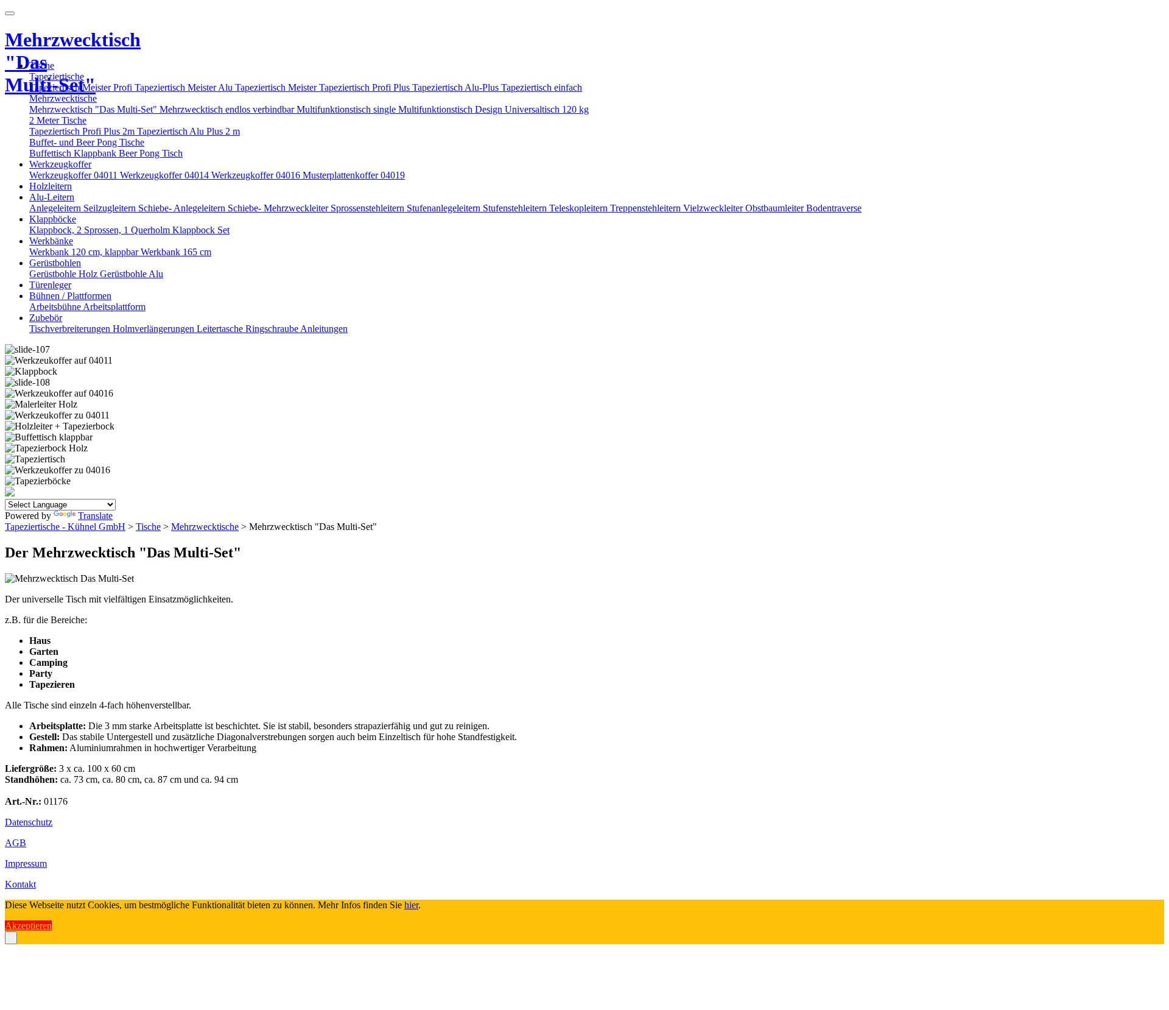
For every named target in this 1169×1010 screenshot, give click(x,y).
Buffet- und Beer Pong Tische (86, 142)
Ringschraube (272, 328)
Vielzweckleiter (714, 208)
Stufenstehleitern (516, 208)
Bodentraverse (834, 208)
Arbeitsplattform (114, 307)
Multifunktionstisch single (347, 109)
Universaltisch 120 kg (547, 109)
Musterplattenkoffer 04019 (354, 175)
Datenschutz (28, 822)
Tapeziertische (56, 76)
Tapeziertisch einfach (541, 87)
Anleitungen (324, 328)
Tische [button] (41, 65)
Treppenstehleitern (646, 208)
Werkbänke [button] (51, 241)
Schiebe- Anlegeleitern (183, 208)
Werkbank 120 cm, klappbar (85, 252)
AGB (15, 843)
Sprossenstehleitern (369, 208)
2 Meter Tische (57, 120)
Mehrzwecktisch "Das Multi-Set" (94, 109)
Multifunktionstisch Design (451, 109)
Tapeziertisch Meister (277, 87)
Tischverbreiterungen (71, 328)
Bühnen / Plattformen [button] (70, 296)
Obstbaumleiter (775, 208)
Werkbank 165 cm (176, 252)
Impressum (26, 863)
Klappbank (96, 153)
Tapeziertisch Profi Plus (365, 87)
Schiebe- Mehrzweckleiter (279, 208)
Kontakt (20, 884)
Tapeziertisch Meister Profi (82, 87)
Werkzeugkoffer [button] (60, 164)
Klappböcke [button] (52, 219)
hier (411, 905)
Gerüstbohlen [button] (55, 263)
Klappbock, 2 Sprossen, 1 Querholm (100, 230)
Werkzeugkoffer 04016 (257, 175)
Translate (95, 515)
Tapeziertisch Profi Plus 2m (83, 131)
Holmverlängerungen (155, 328)
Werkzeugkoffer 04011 (74, 175)
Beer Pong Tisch (151, 153)
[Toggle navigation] (10, 13)
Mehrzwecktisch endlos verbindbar (228, 109)
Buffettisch (51, 153)
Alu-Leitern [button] (51, 197)
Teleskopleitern (579, 208)
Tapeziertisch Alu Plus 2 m (188, 131)
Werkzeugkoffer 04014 (165, 175)
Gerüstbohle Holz (64, 274)
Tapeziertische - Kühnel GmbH (65, 526)
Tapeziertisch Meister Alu (185, 87)
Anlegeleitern (56, 208)
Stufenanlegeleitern (445, 208)
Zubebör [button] (45, 318)
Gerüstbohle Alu (131, 274)
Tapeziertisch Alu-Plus (456, 87)
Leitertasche (221, 328)
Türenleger (50, 285)
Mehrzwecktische (63, 98)
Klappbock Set (201, 230)
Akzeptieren (28, 925)
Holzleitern (50, 186)
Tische (148, 526)
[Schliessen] (11, 937)
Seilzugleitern (110, 208)
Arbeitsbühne (56, 307)
